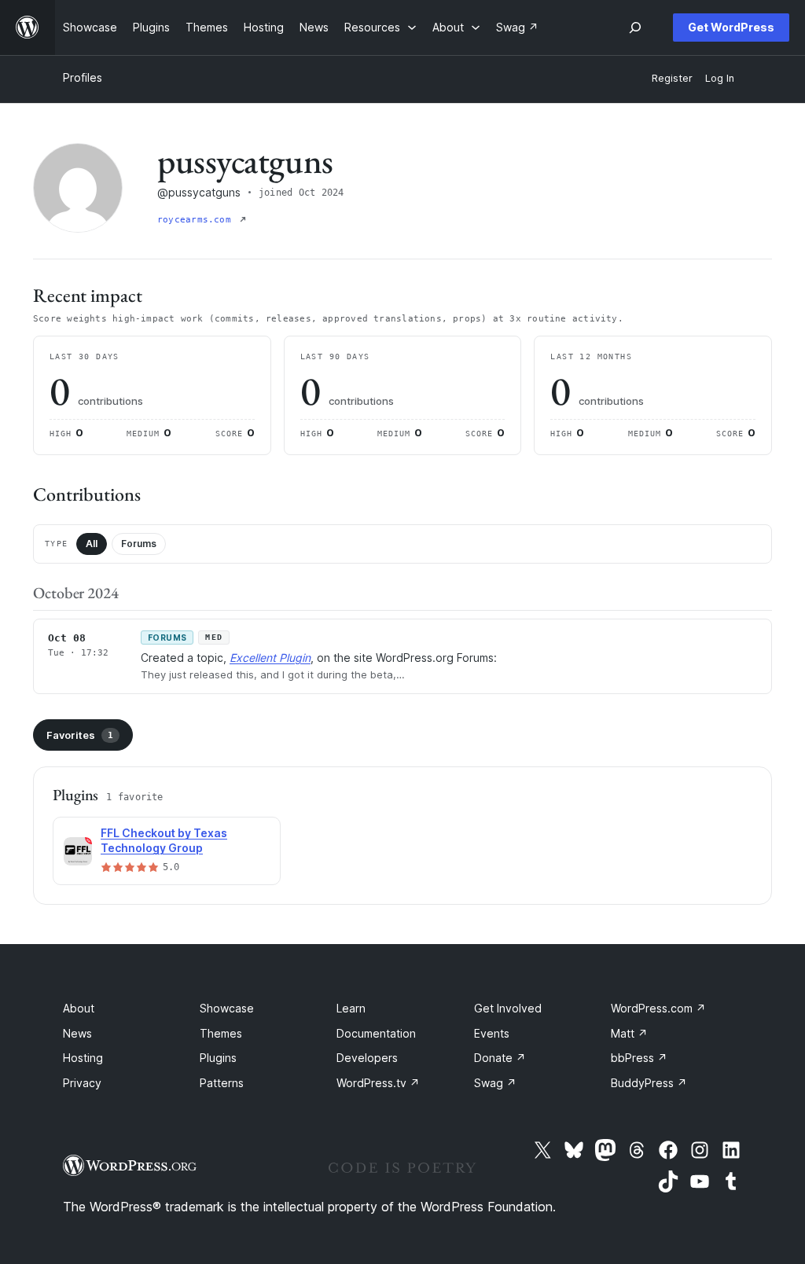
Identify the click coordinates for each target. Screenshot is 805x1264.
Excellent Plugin (270, 657)
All (91, 543)
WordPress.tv (378, 1082)
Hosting (83, 1057)
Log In (719, 78)
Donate (500, 1057)
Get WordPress (731, 27)
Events (491, 1033)
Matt (629, 1033)
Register (672, 78)
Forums (138, 543)
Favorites (79, 735)
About (78, 1008)
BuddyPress (649, 1082)
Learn (351, 1008)
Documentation (376, 1033)
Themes (221, 1033)
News (77, 1033)
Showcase (227, 1008)
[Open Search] (635, 27)
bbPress (639, 1057)
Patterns (222, 1082)
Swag (495, 1082)
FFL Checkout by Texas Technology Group (164, 840)
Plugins (218, 1057)
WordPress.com (658, 1008)
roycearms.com (197, 220)
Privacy (82, 1082)
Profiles (82, 77)
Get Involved (508, 1008)
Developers (367, 1057)
